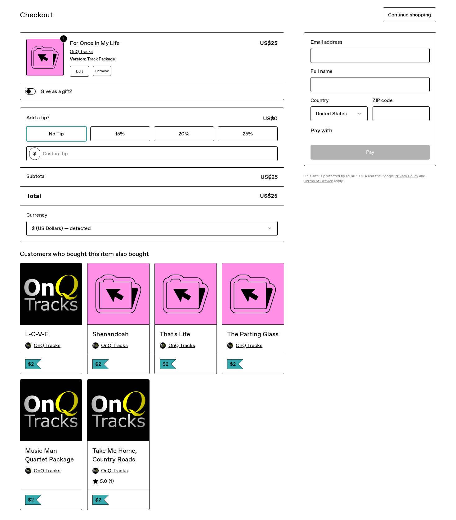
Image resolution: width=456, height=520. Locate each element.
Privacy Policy (406, 176)
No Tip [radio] (56, 134)
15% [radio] (120, 134)
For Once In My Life (95, 43)
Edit (79, 71)
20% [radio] (183, 134)
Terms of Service (318, 181)
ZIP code (383, 100)
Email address (326, 42)
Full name (322, 71)
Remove (102, 71)
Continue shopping (409, 15)
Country (320, 100)
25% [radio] (248, 134)
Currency (36, 215)
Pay (370, 152)
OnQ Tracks (81, 51)
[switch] (30, 91)
